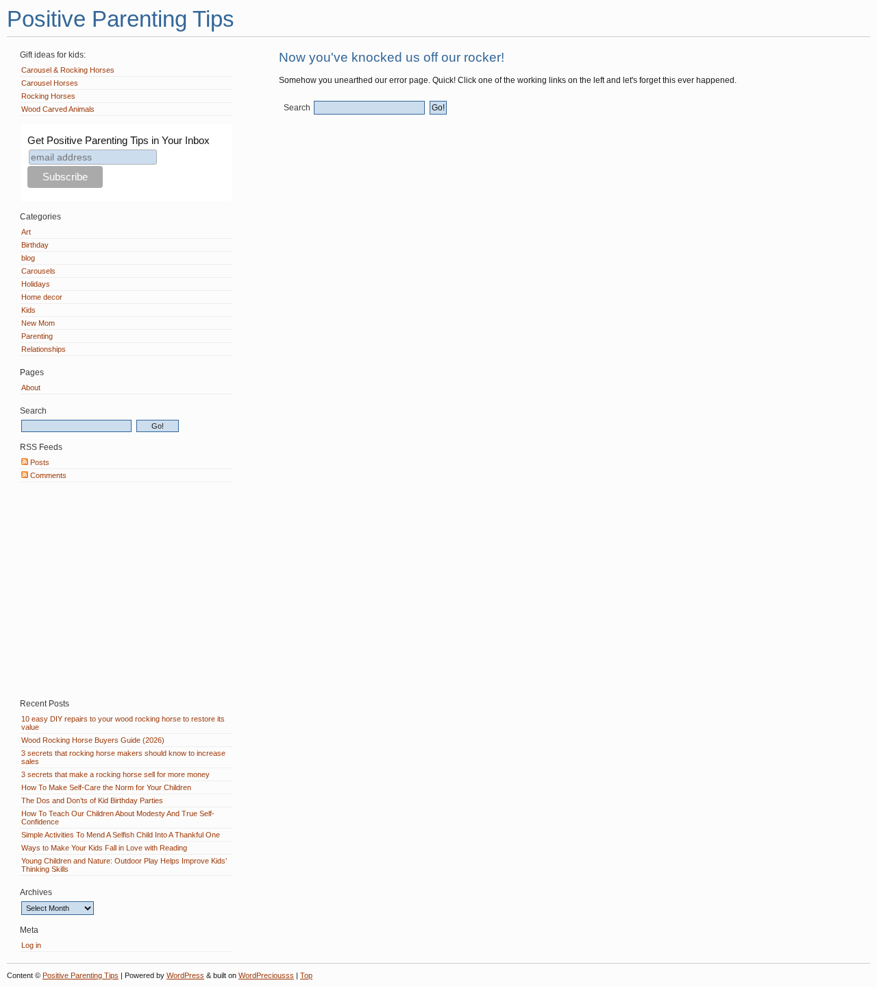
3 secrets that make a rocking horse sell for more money (115, 774)
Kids (28, 310)
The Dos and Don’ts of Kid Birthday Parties (92, 800)
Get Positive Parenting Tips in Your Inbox (118, 140)
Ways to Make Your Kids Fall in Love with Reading (104, 848)
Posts (38, 462)
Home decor (41, 297)
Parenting (37, 336)
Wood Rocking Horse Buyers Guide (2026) (92, 740)
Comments (47, 475)
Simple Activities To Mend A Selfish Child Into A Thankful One (120, 835)
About (30, 387)
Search (297, 107)
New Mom (38, 323)
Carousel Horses (49, 83)
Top (306, 975)
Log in (31, 945)
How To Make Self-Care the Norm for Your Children (106, 787)
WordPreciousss (266, 975)
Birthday (35, 245)
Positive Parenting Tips (120, 19)
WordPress (185, 975)
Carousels (38, 271)
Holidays (35, 284)
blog (28, 258)
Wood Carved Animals (58, 109)
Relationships (43, 349)
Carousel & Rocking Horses (67, 70)
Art (26, 232)
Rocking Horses (48, 96)
